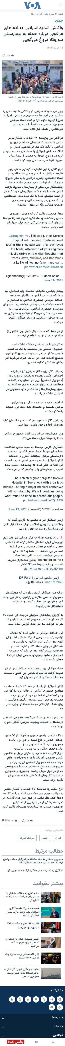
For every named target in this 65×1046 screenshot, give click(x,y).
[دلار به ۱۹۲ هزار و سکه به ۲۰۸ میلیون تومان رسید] (51, 927)
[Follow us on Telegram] (52, 999)
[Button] (8, 55)
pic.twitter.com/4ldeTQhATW (43, 500)
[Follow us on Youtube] (36, 999)
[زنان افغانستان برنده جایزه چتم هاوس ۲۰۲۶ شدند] (51, 958)
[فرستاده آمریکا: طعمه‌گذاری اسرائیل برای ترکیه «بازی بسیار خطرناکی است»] (51, 912)
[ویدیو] (36, 1042)
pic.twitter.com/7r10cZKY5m (43, 569)
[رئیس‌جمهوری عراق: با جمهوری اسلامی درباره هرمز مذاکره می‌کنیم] (51, 942)
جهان (59, 20)
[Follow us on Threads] (20, 999)
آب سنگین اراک (45, 677)
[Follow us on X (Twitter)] (44, 999)
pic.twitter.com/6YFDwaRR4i (43, 267)
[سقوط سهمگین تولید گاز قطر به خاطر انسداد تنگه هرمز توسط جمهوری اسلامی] (51, 973)
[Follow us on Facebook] (60, 999)
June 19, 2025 (53, 280)
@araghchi (17, 236)
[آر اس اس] (12, 999)
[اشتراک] (52, 1007)
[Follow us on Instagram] (28, 999)
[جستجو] (53, 1042)
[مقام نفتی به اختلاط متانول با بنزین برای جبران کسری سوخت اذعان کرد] (51, 897)
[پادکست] (60, 1007)
